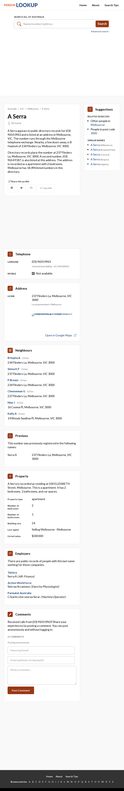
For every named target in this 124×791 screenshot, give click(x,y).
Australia (12, 108)
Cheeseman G (17, 391)
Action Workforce (19, 583)
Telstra (12, 572)
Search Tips (112, 5)
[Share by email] (31, 188)
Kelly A (12, 413)
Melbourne (32, 108)
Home (83, 5)
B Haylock (14, 358)
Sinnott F (14, 369)
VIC (22, 108)
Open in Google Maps (59, 335)
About (95, 5)
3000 (94, 133)
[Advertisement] (62, 64)
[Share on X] (21, 188)
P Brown (13, 380)
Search (102, 23)
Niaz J (12, 402)
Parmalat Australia (19, 593)
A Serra (95, 145)
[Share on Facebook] (12, 188)
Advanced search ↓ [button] (100, 31)
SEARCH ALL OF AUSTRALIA (29, 16)
